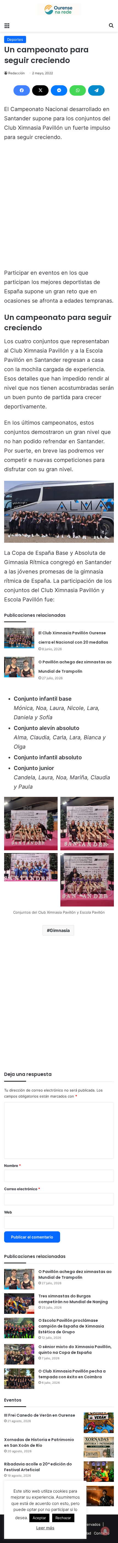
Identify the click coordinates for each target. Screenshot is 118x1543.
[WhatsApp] (77, 90)
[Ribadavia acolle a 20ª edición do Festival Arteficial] (99, 1471)
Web (8, 1212)
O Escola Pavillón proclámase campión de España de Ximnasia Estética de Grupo (71, 1326)
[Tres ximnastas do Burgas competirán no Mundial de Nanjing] (19, 1303)
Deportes (15, 39)
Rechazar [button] (63, 1518)
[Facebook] (21, 90)
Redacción (16, 73)
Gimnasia (60, 930)
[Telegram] (96, 90)
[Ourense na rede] (59, 10)
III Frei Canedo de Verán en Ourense (39, 1415)
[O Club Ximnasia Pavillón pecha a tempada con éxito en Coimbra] (19, 1378)
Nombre (12, 1165)
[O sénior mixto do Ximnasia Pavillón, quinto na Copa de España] (19, 1354)
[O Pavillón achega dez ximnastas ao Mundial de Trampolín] (19, 667)
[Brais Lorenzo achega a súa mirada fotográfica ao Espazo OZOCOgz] (99, 1496)
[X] (40, 90)
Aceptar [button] (39, 1518)
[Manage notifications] (105, 1531)
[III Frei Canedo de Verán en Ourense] (99, 1423)
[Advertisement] (59, 207)
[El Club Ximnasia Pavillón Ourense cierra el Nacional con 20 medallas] (19, 638)
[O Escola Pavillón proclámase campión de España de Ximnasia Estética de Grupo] (19, 1328)
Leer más (45, 1527)
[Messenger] (59, 90)
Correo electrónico (22, 1189)
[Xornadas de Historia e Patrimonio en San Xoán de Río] (99, 1447)
